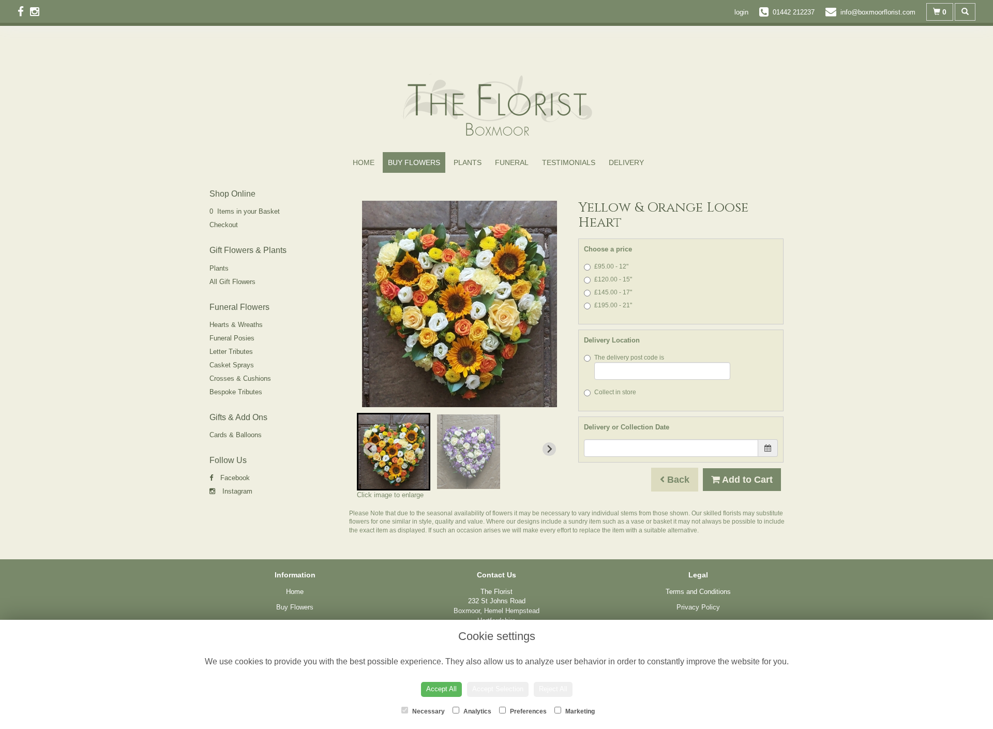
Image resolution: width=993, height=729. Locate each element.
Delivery (626, 162)
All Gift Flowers (232, 282)
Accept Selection (497, 689)
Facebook (234, 478)
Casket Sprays (231, 365)
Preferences (527, 711)
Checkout (223, 225)
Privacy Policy (698, 607)
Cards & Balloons (235, 435)
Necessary (428, 711)
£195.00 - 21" (613, 305)
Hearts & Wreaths (236, 325)
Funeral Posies (231, 338)
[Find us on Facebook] (24, 12)
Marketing (579, 711)
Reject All (553, 689)
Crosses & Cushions (240, 378)
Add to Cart (746, 479)
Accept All (441, 689)
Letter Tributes (231, 351)
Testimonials (568, 162)
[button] (393, 451)
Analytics (476, 711)
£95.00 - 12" (611, 266)
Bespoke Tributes (235, 392)
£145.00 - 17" (613, 292)
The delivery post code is (629, 357)
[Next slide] (549, 449)
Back (677, 479)
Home (363, 162)
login (741, 12)
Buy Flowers (414, 162)
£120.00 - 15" (613, 279)
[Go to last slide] (370, 449)
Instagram (236, 491)
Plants (468, 162)
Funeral (512, 162)
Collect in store (615, 392)
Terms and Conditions (698, 592)
